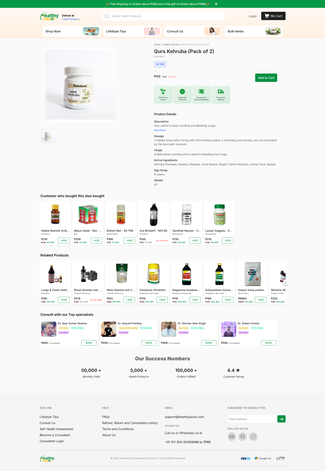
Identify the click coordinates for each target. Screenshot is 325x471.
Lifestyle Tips (49, 417)
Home (157, 44)
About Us (109, 435)
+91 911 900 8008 (178, 442)
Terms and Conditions (118, 429)
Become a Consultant (55, 435)
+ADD (63, 240)
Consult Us (47, 423)
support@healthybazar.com (184, 417)
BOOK (89, 342)
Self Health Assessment (56, 429)
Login (253, 16)
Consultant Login (52, 441)
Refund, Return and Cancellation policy (130, 423)
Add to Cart (266, 78)
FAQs (105, 417)
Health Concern (171, 44)
